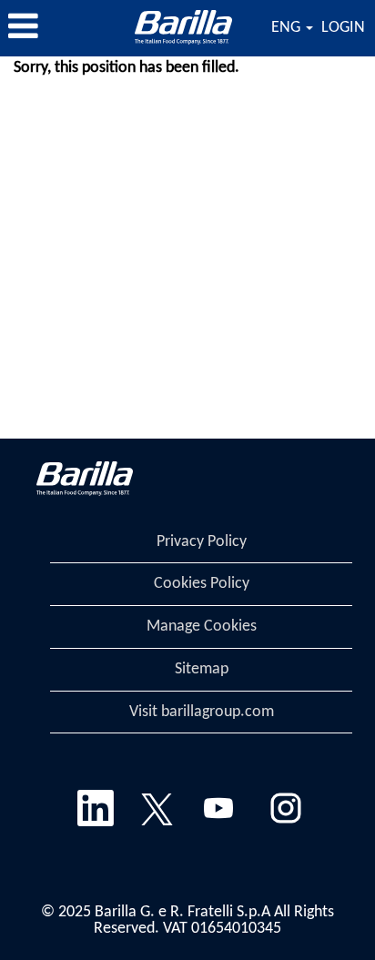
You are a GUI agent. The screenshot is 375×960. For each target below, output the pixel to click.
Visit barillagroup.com (201, 712)
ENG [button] (287, 27)
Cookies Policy (201, 583)
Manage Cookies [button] (202, 626)
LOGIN (343, 27)
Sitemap (201, 669)
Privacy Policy (202, 542)
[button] (62, 28)
